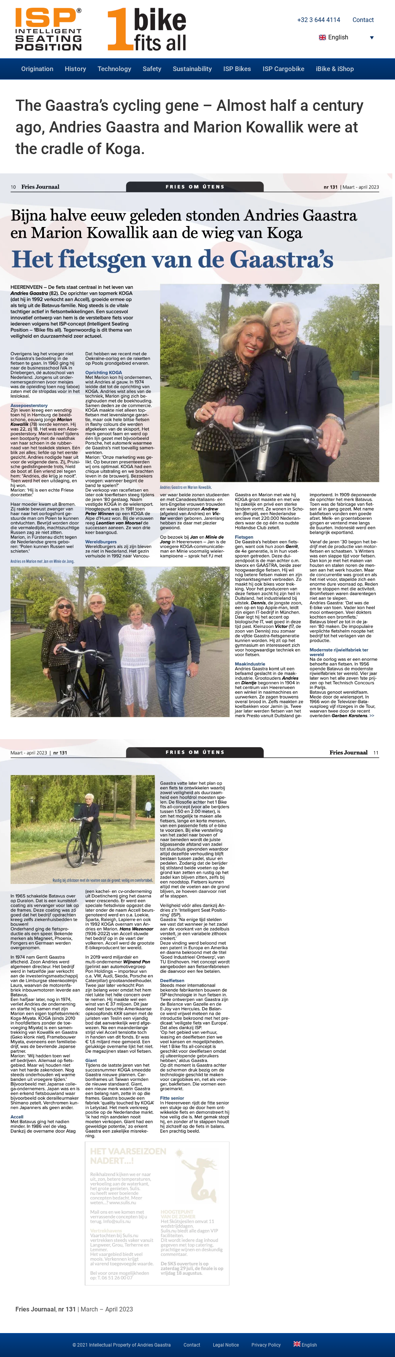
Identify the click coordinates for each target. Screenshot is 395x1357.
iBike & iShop (335, 69)
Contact (362, 20)
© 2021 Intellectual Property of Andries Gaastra (122, 1345)
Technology (114, 69)
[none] (344, 37)
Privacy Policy (266, 1345)
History (75, 69)
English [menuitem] (338, 37)
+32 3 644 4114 (318, 20)
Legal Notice (226, 1345)
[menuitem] (344, 37)
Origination (37, 69)
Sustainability (192, 69)
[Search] (373, 68)
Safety (152, 69)
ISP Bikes (237, 69)
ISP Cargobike (283, 69)
